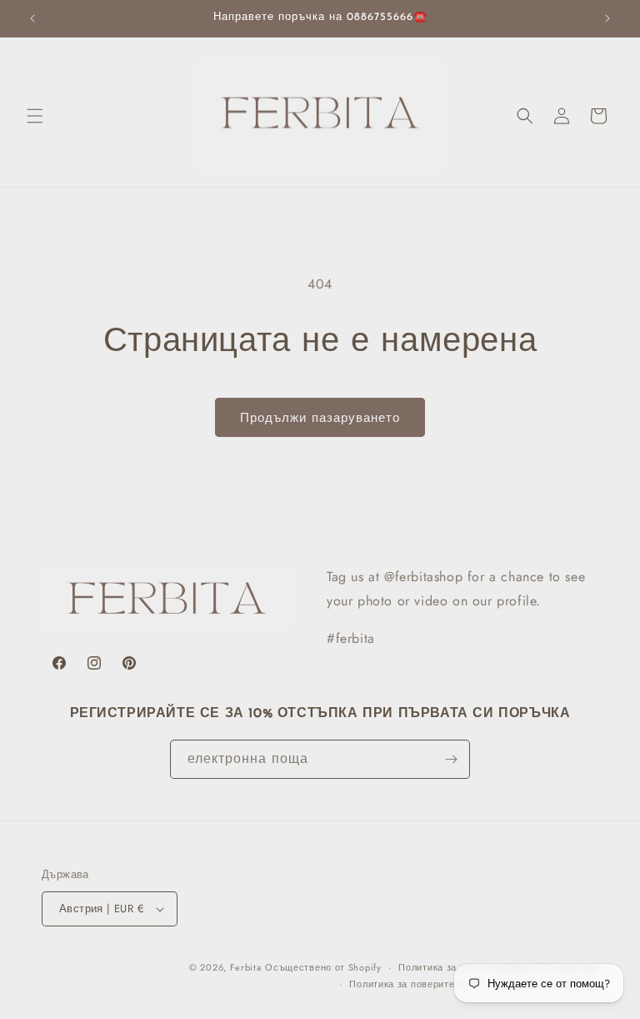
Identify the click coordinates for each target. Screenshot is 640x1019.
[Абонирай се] (450, 759)
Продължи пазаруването (320, 418)
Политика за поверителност (415, 984)
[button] (35, 116)
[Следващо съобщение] (607, 18)
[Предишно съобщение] (32, 18)
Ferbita (246, 967)
